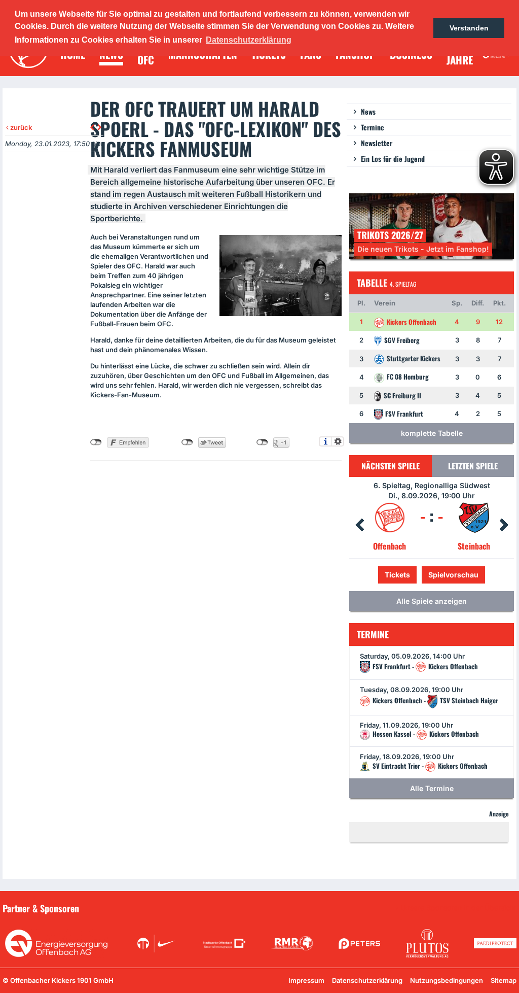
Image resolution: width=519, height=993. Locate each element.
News (368, 111)
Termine (372, 127)
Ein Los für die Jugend (393, 158)
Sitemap (503, 980)
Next (504, 525)
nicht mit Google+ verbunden (262, 442)
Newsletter (376, 143)
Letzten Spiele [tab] (473, 466)
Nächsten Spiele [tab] (390, 466)
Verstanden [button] (469, 28)
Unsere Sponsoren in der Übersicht (458, 908)
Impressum (306, 980)
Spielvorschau (431, 574)
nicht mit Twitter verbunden (187, 442)
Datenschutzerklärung (367, 980)
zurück (20, 127)
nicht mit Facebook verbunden (96, 442)
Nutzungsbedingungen (446, 980)
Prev (359, 525)
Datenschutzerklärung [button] (248, 40)
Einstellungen (337, 441)
